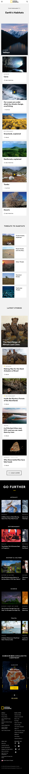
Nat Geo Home (17, 714)
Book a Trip (16, 718)
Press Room (16, 736)
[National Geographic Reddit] (15, 752)
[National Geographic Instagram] (15, 743)
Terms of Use (4, 714)
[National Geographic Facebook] (19, 743)
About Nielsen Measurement (4, 728)
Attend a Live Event (18, 716)
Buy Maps (16, 720)
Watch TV (16, 728)
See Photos (9, 80)
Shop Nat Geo (17, 724)
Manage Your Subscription (7, 749)
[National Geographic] (14, 1)
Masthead (16, 734)
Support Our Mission (18, 732)
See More (14, 698)
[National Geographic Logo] (6, 709)
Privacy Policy (4, 716)
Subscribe (3, 743)
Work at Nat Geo (5, 751)
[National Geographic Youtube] (19, 746)
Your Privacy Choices (5, 730)
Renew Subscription (5, 747)
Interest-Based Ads (5, 725)
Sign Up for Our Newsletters (4, 754)
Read (7, 137)
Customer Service (5, 745)
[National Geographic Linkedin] (15, 749)
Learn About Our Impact (19, 730)
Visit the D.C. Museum (19, 726)
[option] (11, 510)
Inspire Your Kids (18, 722)
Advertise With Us (18, 738)
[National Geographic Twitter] (15, 746)
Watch (7, 109)
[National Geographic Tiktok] (19, 749)
